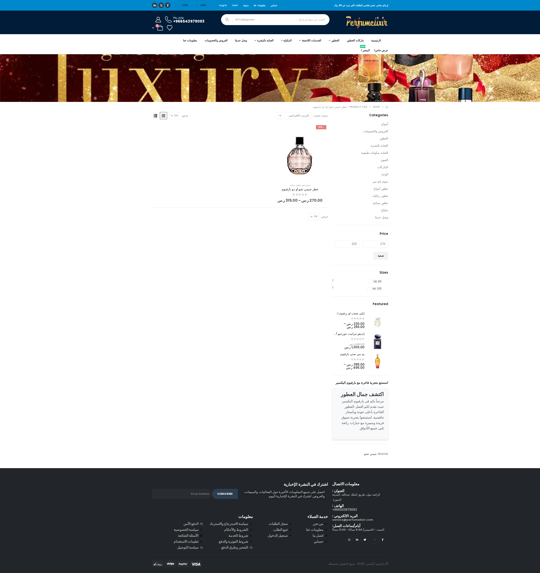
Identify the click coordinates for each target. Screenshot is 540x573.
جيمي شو (306, 185)
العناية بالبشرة (379, 145)
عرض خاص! (381, 50)
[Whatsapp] (349, 540)
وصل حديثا (241, 40)
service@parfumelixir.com (352, 520)
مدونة (246, 5)
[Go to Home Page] (387, 106)
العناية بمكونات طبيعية (374, 153)
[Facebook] (167, 5)
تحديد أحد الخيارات (296, 175)
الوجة (384, 174)
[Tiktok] (375, 540)
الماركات (382, 167)
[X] (161, 5)
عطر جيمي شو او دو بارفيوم (300, 189)
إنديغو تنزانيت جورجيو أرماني (346, 334)
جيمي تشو (370, 454)
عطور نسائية (295, 185)
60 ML (378, 281)
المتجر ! (365, 49)
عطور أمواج (381, 188)
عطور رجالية (380, 196)
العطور (384, 138)
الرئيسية (376, 40)
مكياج (384, 210)
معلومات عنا (260, 5)
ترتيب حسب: (320, 116)
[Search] (227, 19)
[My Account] (158, 19)
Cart (235, 5)
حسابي (274, 5)
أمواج (384, 124)
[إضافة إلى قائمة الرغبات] (322, 130)
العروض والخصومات (216, 40)
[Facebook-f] (383, 540)
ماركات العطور (355, 40)
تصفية (381, 255)
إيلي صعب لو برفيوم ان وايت (346, 313)
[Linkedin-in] (357, 540)
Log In (223, 5)
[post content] (300, 151)
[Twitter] (365, 540)
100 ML (377, 288)
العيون (384, 160)
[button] (163, 115)
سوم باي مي (380, 181)
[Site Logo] (367, 22)
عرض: (184, 116)
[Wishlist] (169, 28)
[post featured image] (377, 320)
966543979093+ (344, 509)
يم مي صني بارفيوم (352, 354)
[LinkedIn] (154, 5)
